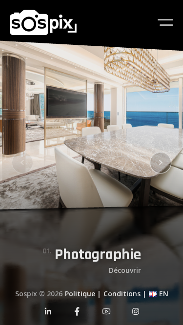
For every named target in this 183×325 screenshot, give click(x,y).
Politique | (83, 293)
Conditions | (124, 293)
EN (163, 293)
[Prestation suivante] (161, 162)
